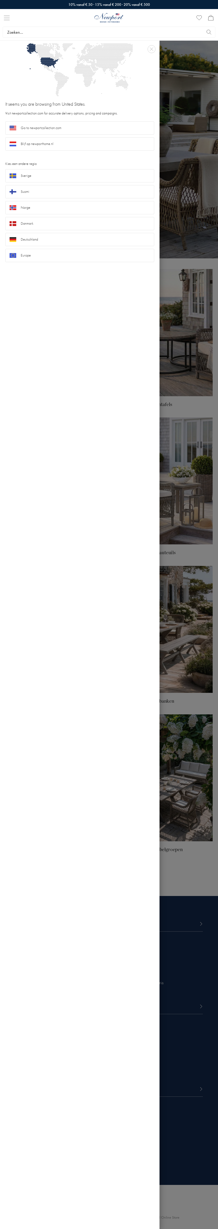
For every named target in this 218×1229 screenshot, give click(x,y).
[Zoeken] (209, 32)
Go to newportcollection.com (41, 128)
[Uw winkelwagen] (210, 17)
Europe (26, 255)
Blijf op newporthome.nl (37, 144)
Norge (25, 207)
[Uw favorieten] (199, 17)
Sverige (26, 175)
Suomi (25, 191)
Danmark (27, 223)
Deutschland (29, 239)
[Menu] (7, 18)
